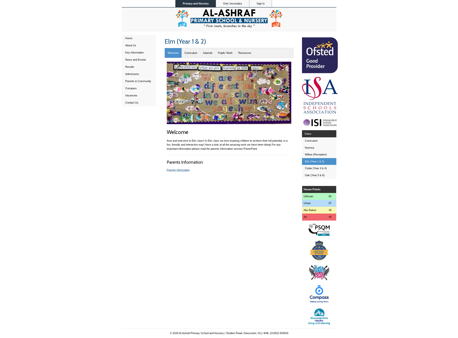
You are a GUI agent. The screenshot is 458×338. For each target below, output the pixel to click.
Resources (244, 52)
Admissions (132, 73)
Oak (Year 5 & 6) (315, 175)
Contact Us (131, 102)
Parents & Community (138, 81)
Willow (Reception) (316, 154)
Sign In (261, 3)
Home (128, 38)
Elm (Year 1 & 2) (314, 161)
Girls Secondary (232, 3)
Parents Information (178, 170)
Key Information (134, 52)
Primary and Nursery (196, 3)
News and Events (135, 59)
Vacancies (131, 95)
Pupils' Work (225, 52)
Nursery (309, 147)
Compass (131, 88)
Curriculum (190, 52)
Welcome (173, 52)
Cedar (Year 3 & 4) (316, 168)
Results (129, 66)
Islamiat (207, 52)
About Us (130, 45)
